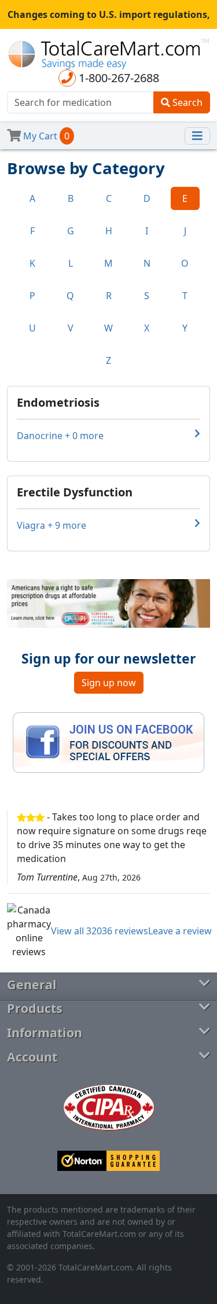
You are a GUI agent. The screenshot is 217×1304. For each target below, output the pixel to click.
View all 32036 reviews (99, 930)
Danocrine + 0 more (60, 435)
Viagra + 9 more (51, 525)
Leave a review (180, 930)
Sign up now (109, 682)
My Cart (45, 136)
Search (186, 102)
